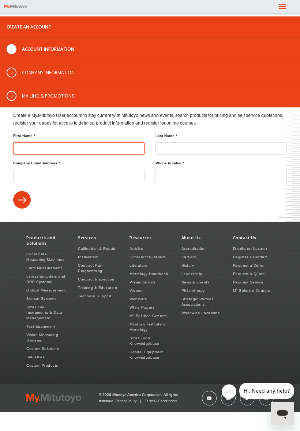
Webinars (138, 299)
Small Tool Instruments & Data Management (44, 312)
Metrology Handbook (149, 274)
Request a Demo (248, 265)
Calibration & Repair (96, 249)
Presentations (142, 282)
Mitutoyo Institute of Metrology (148, 327)
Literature (138, 265)
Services (87, 237)
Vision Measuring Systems (42, 337)
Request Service (248, 282)
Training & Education (97, 288)
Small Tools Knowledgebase (145, 341)
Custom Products (42, 365)
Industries (35, 357)
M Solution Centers (148, 315)
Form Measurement (44, 268)
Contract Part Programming (90, 268)
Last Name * (166, 136)
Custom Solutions (42, 349)
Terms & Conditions (161, 400)
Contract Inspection (96, 279)
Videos (136, 291)
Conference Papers (148, 257)
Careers (188, 257)
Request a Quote (249, 274)
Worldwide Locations (200, 313)
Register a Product (250, 257)
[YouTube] (209, 398)
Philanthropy (193, 291)
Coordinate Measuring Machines (45, 257)
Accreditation (193, 249)
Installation (88, 257)
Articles (136, 249)
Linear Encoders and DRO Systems (45, 279)
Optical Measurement (46, 290)
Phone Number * (169, 163)
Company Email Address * (36, 163)
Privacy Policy (126, 400)
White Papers (142, 307)
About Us (191, 237)
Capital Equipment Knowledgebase (147, 354)
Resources (141, 237)
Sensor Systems (41, 299)
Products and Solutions (40, 240)
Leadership (191, 274)
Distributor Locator (250, 249)
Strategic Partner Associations (197, 301)
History (187, 265)
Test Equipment (40, 326)
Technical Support (95, 296)
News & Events (195, 282)
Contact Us (244, 237)
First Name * (24, 136)
